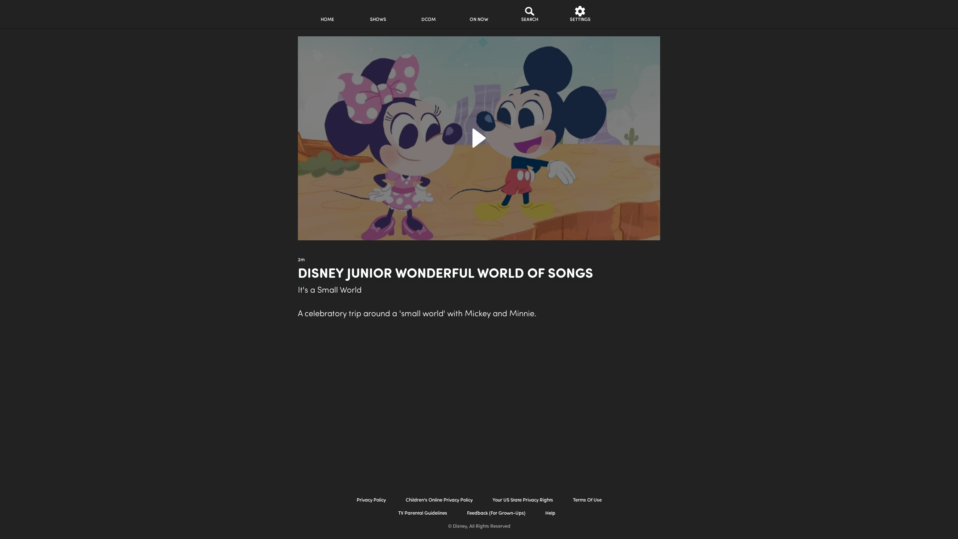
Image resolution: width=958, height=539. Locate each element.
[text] (301, 260)
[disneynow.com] (235, 13)
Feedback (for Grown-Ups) (496, 513)
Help (550, 513)
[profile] (631, 14)
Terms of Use (587, 500)
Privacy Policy (371, 500)
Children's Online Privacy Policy (439, 500)
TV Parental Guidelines (422, 513)
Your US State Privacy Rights (522, 500)
